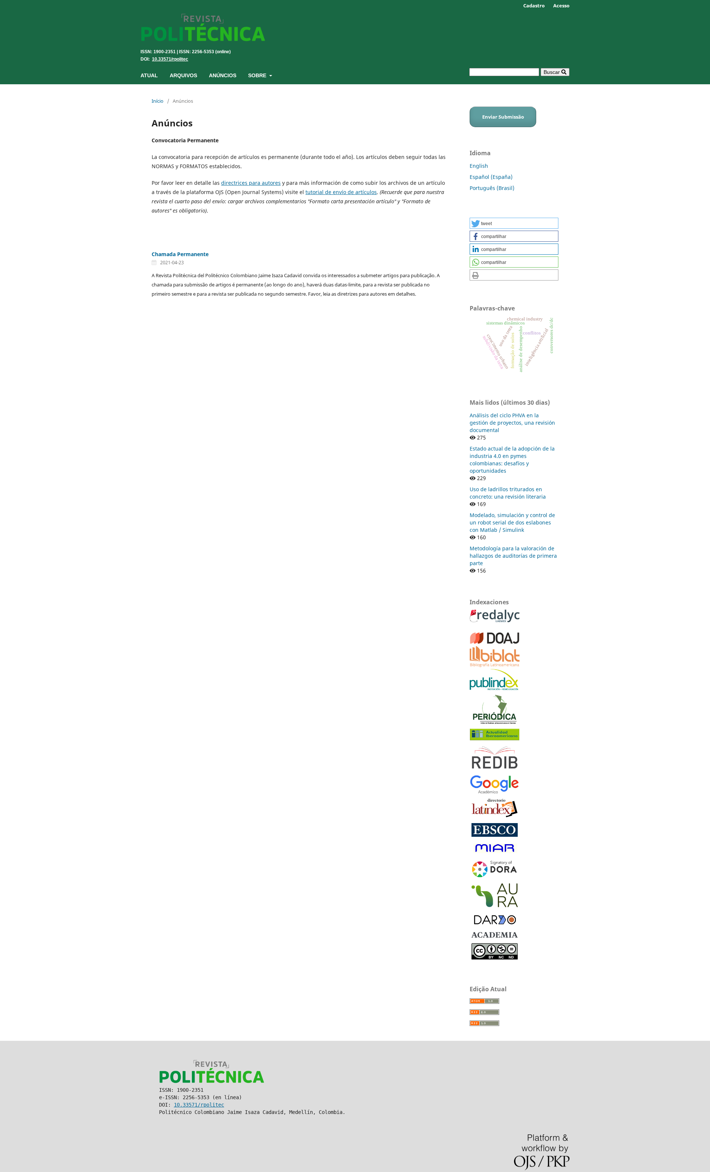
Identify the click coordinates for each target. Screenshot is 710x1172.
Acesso (561, 5)
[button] (514, 223)
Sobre (258, 75)
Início (157, 101)
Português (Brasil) (492, 187)
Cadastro (534, 5)
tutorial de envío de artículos (341, 192)
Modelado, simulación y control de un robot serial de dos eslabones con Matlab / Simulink (512, 522)
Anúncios (222, 75)
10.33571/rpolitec (170, 59)
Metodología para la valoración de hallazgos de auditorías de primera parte (513, 556)
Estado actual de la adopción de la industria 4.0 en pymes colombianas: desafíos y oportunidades (512, 459)
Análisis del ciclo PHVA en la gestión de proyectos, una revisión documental (512, 423)
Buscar (552, 72)
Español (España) (491, 176)
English (479, 165)
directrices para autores (251, 182)
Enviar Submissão (503, 116)
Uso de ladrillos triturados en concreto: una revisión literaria (508, 493)
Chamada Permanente (180, 254)
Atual (149, 75)
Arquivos (183, 75)
